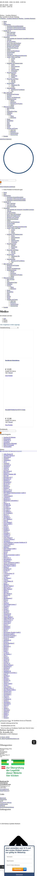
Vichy (5, 707)
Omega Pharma (8, 617)
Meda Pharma (7, 589)
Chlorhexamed (7, 496)
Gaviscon (6, 536)
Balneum (6, 472)
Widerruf (2, 805)
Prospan (6, 638)
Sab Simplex (7, 654)
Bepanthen (7, 479)
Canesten (6, 494)
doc (4, 502)
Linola (5, 579)
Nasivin (6, 603)
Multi (5, 596)
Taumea (6, 685)
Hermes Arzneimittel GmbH (11, 555)
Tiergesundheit (7, 446)
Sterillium (6, 676)
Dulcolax (6, 516)
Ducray (6, 514)
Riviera (5, 649)
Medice (6, 590)
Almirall (6, 458)
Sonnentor (7, 671)
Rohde (5, 651)
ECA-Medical (7, 519)
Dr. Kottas (7, 508)
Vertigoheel (7, 703)
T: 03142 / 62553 (4, 737)
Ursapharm (7, 699)
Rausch (6, 641)
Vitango (6, 708)
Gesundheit (6, 442)
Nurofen (6, 612)
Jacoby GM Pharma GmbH (11, 562)
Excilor (5, 527)
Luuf (5, 582)
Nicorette (6, 606)
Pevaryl (6, 629)
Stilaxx (5, 677)
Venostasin (6, 702)
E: (9, 738)
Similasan (6, 668)
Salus (5, 655)
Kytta (5, 572)
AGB (1, 801)
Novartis (6, 610)
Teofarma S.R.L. (8, 688)
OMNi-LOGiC (8, 620)
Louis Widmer (8, 581)
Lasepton (6, 575)
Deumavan (6, 499)
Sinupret (6, 669)
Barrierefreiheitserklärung (7, 807)
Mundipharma (7, 598)
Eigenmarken (7, 439)
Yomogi (6, 717)
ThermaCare (7, 691)
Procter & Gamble (8, 637)
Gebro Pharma (7, 538)
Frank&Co (6, 534)
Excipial (6, 528)
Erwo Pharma (7, 522)
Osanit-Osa (7, 623)
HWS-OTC (7, 558)
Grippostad (6, 545)
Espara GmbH (7, 524)
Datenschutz (19, 874)
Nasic (5, 601)
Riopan (5, 648)
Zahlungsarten (4, 804)
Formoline (6, 533)
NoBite (5, 607)
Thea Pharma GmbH (9, 689)
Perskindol (6, 627)
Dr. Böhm (7, 505)
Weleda (6, 713)
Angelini (6, 463)
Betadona (6, 480)
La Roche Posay (8, 573)
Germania (6, 541)
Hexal (5, 556)
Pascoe (5, 624)
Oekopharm (7, 614)
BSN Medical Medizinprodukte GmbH (14, 493)
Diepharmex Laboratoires (10, 500)
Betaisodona (7, 482)
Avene (6, 469)
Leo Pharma (7, 578)
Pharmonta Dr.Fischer (9, 635)
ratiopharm (7, 640)
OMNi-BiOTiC (8, 618)
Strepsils (6, 679)
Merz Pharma (7, 593)
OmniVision (7, 621)
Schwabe (6, 663)
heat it (5, 551)
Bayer (5, 475)
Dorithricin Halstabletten (12, 360)
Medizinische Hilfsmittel (10, 443)
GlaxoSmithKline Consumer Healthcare (15, 542)
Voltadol (6, 711)
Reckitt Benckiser (8, 643)
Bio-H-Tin (6, 483)
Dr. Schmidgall (8, 513)
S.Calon (6, 652)
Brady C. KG (7, 489)
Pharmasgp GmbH (9, 634)
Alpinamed (6, 460)
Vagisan (6, 700)
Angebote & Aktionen (9, 437)
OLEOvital (7, 615)
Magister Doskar (8, 586)
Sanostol (6, 658)
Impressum (3, 798)
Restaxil (6, 645)
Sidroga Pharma (8, 665)
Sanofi (6, 657)
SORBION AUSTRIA (10, 672)
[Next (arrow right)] (2, 870)
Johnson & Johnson (9, 564)
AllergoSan (7, 457)
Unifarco (6, 697)
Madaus (6, 584)
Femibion (6, 530)
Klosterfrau (7, 569)
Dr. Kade (6, 506)
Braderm (6, 488)
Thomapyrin (7, 693)
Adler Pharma (8, 454)
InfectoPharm (7, 559)
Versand (10, 373)
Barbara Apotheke (9, 474)
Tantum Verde (7, 683)
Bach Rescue (7, 471)
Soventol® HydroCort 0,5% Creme (15, 409)
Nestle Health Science (9, 604)
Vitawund (6, 710)
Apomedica (7, 465)
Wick (5, 716)
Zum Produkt (8, 375)
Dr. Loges (6, 510)
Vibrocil (6, 705)
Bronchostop (7, 491)
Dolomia (6, 503)
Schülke (6, 662)
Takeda (5, 682)
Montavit (6, 595)
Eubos (5, 525)
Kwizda (6, 570)
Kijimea (6, 567)
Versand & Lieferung (5, 802)
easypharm (6, 517)
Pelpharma (6, 626)
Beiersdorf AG (7, 477)
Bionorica (6, 486)
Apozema (6, 466)
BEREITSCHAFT (5, 9)
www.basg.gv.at (4, 789)
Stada (5, 674)
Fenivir (5, 531)
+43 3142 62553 (4, 12)
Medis (6, 592)
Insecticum (6, 561)
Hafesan (6, 547)
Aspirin (6, 468)
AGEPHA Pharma (9, 455)
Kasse (13, 186)
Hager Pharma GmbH (9, 548)
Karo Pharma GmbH (9, 565)
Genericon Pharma (9, 539)
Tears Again (7, 686)
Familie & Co (7, 440)
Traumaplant (7, 694)
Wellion (6, 714)
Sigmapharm (7, 666)
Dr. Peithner (7, 511)
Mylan (5, 600)
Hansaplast (6, 550)
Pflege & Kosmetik (8, 445)
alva (5, 462)
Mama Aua (6, 587)
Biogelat (6, 485)
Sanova (6, 660)
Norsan (5, 609)
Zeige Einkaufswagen (6, 186)
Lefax (5, 576)
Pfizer (5, 631)
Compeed (6, 497)
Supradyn (6, 680)
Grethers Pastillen (8, 544)
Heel (5, 553)
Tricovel (6, 696)
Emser (5, 520)
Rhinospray (7, 646)
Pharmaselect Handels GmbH (12, 632)
